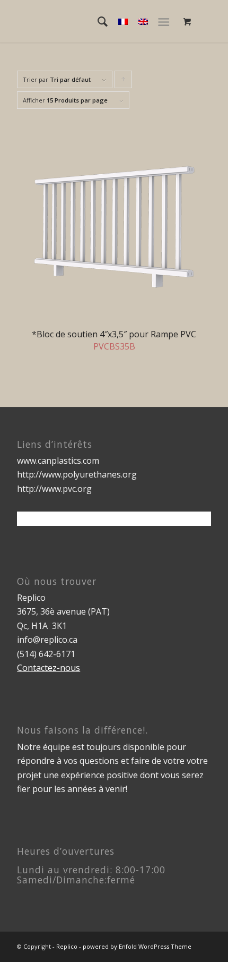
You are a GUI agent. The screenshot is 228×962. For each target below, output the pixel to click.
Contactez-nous (48, 668)
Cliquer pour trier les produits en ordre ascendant (123, 81)
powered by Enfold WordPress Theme (137, 946)
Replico (66, 946)
